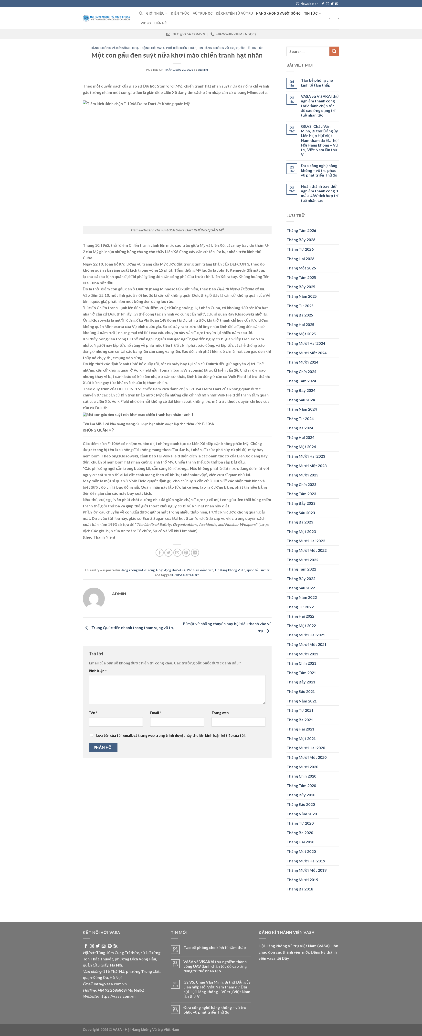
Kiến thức (180, 13)
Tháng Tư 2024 (300, 418)
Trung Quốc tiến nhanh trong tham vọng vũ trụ (132, 627)
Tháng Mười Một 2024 (306, 352)
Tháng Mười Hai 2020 (305, 747)
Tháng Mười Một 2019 (306, 870)
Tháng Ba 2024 (299, 427)
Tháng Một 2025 (301, 333)
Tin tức (311, 13)
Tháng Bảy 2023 (300, 503)
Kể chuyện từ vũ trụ (234, 13)
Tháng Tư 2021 (300, 710)
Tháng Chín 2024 (301, 371)
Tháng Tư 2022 (300, 606)
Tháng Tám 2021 (301, 672)
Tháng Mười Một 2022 (306, 550)
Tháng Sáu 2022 (300, 587)
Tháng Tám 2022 (301, 569)
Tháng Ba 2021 (299, 719)
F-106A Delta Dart (185, 575)
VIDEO (146, 23)
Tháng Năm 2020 (301, 813)
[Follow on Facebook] (322, 4)
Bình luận (97, 671)
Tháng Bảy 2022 (300, 578)
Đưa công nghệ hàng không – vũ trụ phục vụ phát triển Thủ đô (319, 170)
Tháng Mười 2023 (302, 475)
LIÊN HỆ (160, 23)
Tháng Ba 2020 (299, 832)
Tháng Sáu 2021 (300, 691)
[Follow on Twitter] (332, 4)
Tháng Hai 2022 (300, 616)
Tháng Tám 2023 (301, 493)
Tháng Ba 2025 (299, 315)
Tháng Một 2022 (301, 625)
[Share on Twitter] (168, 553)
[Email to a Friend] (177, 553)
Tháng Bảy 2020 (300, 794)
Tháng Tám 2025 (301, 277)
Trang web (220, 713)
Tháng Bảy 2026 (300, 239)
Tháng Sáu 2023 (300, 512)
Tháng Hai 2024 (300, 437)
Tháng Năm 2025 (301, 296)
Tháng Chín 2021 (301, 663)
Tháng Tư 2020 (300, 823)
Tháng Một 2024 (301, 446)
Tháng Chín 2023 (301, 484)
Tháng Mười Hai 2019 (305, 860)
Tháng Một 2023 (301, 531)
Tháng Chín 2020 (301, 776)
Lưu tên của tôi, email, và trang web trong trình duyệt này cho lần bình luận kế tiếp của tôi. (170, 735)
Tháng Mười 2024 (302, 362)
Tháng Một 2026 (301, 268)
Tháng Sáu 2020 (300, 804)
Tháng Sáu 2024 (300, 399)
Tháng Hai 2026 (300, 258)
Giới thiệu (155, 13)
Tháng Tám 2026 (301, 230)
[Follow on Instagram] (327, 4)
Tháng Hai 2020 (300, 841)
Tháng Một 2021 (301, 738)
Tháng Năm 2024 (301, 409)
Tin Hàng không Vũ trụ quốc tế (224, 47)
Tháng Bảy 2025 (300, 286)
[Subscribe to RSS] (115, 946)
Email (155, 713)
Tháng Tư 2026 (300, 249)
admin (203, 69)
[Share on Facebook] (160, 553)
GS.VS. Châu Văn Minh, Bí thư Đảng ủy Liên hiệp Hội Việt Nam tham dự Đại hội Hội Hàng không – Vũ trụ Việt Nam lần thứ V (319, 140)
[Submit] (334, 51)
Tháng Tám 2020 (301, 785)
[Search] (141, 13)
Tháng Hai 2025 (300, 324)
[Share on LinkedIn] (195, 553)
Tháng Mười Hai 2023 (305, 456)
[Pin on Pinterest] (186, 553)
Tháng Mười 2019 (302, 879)
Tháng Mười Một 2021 (306, 644)
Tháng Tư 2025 (300, 305)
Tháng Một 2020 (301, 851)
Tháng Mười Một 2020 (306, 757)
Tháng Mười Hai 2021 (305, 634)
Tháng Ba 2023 (299, 522)
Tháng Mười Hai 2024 (305, 343)
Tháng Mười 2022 (302, 559)
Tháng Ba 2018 (299, 889)
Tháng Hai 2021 (300, 729)
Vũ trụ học (203, 13)
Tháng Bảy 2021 (300, 682)
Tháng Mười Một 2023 (306, 465)
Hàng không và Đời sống (278, 13)
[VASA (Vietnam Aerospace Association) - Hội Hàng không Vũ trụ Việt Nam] (107, 18)
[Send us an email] (336, 4)
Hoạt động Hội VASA (148, 47)
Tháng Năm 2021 (301, 701)
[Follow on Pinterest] (110, 946)
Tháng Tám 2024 (301, 380)
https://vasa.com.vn (117, 996)
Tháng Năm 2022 (301, 597)
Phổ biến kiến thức (181, 47)
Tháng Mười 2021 (302, 653)
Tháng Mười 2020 (302, 766)
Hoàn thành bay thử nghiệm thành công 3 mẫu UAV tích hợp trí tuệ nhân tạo (319, 193)
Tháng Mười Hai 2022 (305, 540)
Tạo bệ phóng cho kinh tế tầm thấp (317, 82)
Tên (93, 713)
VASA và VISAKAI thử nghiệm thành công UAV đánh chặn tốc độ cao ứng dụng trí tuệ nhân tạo (320, 105)
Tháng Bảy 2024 (300, 390)
